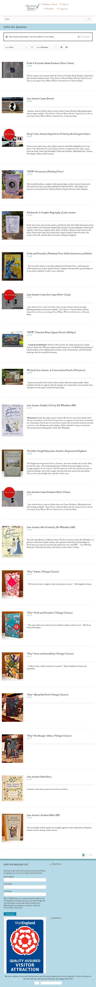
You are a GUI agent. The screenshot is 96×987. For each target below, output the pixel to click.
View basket (85, 36)
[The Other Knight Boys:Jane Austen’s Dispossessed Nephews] (12, 451)
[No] (93, 980)
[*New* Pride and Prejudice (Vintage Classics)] (12, 612)
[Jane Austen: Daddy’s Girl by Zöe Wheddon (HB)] (12, 405)
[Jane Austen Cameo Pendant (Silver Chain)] (12, 492)
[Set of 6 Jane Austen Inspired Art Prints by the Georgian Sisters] (12, 133)
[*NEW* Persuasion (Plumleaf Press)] (12, 171)
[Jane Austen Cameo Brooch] (12, 98)
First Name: (8, 884)
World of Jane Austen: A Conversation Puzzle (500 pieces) (56, 370)
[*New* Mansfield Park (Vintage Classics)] (12, 694)
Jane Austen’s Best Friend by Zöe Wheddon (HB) (51, 527)
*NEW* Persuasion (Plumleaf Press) (45, 171)
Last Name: (8, 891)
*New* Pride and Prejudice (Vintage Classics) (50, 612)
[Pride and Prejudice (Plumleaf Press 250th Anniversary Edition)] (12, 253)
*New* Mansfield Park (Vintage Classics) (47, 694)
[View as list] (66, 47)
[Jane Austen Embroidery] (12, 776)
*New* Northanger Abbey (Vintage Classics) (49, 735)
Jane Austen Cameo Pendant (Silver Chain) (48, 492)
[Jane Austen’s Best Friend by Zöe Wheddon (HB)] (12, 527)
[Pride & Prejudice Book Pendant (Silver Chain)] (12, 63)
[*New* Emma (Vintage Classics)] (12, 571)
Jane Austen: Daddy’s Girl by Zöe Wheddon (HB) (51, 405)
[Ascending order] (32, 47)
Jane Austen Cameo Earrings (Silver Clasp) (49, 294)
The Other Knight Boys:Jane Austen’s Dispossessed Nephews (57, 451)
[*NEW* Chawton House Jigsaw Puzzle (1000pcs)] (12, 332)
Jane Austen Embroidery (39, 776)
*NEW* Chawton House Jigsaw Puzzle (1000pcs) (51, 332)
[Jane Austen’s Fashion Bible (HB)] (12, 815)
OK (37, 983)
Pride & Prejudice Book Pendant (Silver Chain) (50, 63)
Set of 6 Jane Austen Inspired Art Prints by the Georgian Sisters (58, 134)
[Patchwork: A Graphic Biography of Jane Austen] (12, 212)
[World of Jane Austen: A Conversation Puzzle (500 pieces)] (12, 370)
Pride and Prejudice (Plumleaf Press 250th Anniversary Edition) (59, 253)
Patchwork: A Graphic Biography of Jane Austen (51, 212)
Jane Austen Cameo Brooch (40, 98)
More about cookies (51, 983)
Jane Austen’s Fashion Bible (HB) (43, 815)
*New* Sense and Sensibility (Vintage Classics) (50, 653)
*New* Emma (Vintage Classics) (43, 571)
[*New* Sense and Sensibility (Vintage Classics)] (12, 653)
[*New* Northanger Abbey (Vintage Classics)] (12, 735)
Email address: (9, 876)
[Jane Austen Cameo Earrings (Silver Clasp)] (12, 294)
